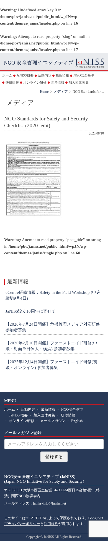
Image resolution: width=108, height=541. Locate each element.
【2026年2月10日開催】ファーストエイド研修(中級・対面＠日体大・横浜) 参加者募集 (51, 346)
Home (44, 92)
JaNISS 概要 (18, 415)
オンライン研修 (35, 83)
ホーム (7, 75)
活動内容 (44, 75)
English (77, 421)
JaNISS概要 (25, 75)
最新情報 (62, 75)
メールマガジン (52, 421)
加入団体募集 (79, 83)
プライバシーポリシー (22, 524)
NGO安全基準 (83, 75)
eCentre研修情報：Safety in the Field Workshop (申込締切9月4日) (53, 295)
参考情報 (57, 83)
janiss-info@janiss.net (49, 503)
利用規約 (51, 524)
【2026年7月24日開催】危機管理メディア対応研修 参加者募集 (53, 327)
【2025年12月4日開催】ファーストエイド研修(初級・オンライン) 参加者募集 (51, 365)
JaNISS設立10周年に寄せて (31, 311)
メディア (60, 92)
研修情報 (12, 83)
